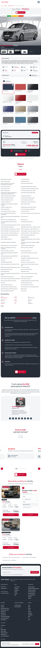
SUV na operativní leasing (5, 616)
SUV (1, 627)
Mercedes (30, 613)
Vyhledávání (16, 590)
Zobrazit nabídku (11, 514)
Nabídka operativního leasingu (33, 588)
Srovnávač (16, 588)
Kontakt (15, 593)
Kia (28, 618)
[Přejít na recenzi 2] (16, 468)
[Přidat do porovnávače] (18, 487)
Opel (29, 619)
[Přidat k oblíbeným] (16, 487)
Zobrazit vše (3, 622)
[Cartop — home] (5, 2)
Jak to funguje (17, 586)
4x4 (15, 70)
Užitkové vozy (3, 613)
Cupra (29, 616)
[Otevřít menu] (39, 2)
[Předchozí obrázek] (3, 492)
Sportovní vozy (3, 614)
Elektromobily (3, 629)
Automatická (16, 67)
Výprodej (2, 606)
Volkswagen (30, 614)
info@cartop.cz (4, 588)
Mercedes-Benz (4, 297)
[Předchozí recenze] (2, 469)
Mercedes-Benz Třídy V (5, 608)
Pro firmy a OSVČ (17, 606)
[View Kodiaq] (11, 501)
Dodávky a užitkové (4, 632)
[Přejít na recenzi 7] (20, 468)
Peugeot (29, 611)
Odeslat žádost (30, 514)
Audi (29, 605)
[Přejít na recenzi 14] (25, 468)
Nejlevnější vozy (4, 619)
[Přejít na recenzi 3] (17, 468)
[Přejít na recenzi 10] (22, 468)
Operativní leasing (31, 586)
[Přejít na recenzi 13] (24, 468)
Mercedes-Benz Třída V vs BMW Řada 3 (29, 557)
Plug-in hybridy (3, 631)
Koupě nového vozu (31, 593)
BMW (29, 606)
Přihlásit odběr (35, 572)
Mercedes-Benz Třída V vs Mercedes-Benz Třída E (11, 557)
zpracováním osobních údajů (18, 574)
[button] (20, 58)
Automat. (3, 303)
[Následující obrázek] (19, 492)
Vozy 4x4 (2, 605)
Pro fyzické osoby (17, 605)
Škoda (29, 608)
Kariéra (15, 591)
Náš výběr (30, 596)
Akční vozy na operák (32, 590)
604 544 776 (3, 586)
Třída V (15, 297)
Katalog (29, 598)
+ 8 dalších (31, 51)
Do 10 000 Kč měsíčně (5, 618)
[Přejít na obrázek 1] (10, 530)
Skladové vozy (3, 611)
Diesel (6, 70)
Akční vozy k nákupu (31, 591)
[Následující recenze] (39, 469)
